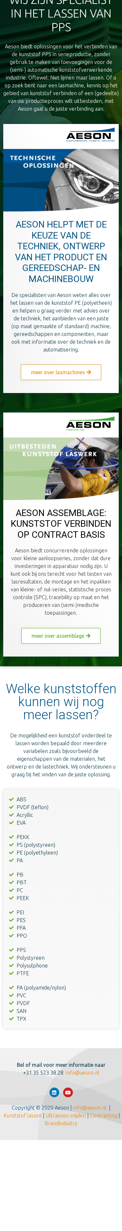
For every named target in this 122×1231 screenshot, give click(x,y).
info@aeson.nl (82, 1073)
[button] (61, 372)
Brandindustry (61, 1123)
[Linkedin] (54, 1092)
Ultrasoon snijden (67, 1115)
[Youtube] (68, 1092)
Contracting (104, 1115)
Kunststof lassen (23, 1115)
